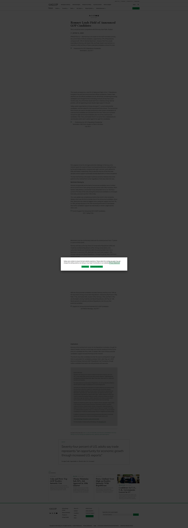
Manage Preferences (96, 266)
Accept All (85, 266)
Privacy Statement (114, 263)
